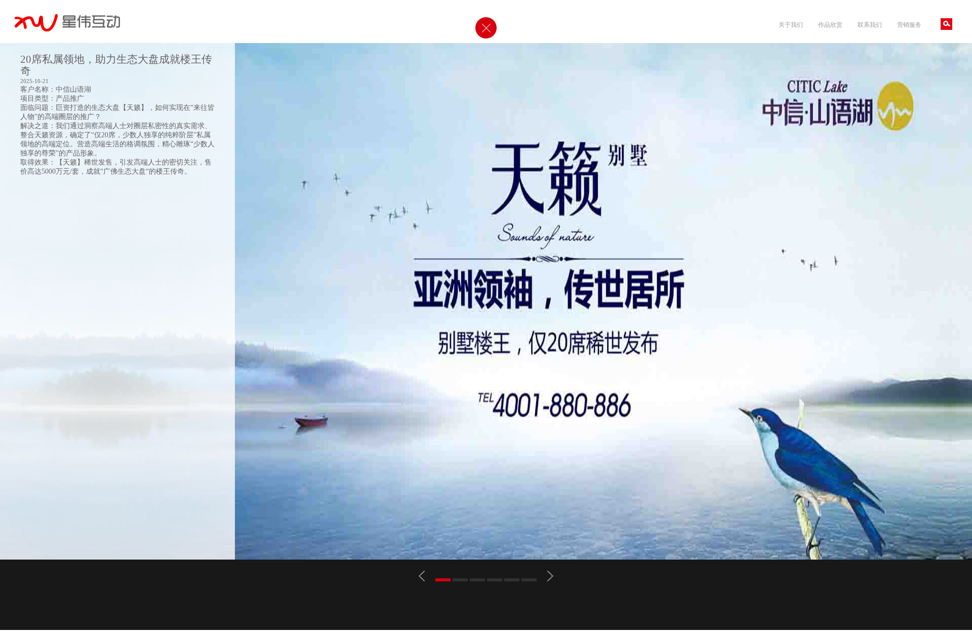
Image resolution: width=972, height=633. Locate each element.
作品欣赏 (830, 24)
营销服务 (909, 24)
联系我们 (870, 24)
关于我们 (791, 24)
